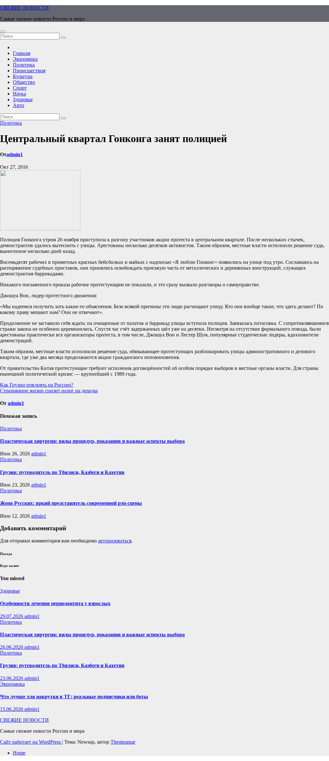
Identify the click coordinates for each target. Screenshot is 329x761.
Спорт (20, 88)
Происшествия (29, 70)
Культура (22, 76)
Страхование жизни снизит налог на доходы (49, 390)
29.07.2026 (12, 616)
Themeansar (123, 742)
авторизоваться (114, 540)
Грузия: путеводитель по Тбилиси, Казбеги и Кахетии (62, 472)
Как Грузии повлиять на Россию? (36, 385)
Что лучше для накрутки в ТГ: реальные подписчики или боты (74, 696)
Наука (19, 93)
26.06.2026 (12, 647)
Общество (24, 82)
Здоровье (23, 99)
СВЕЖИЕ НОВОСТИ (24, 8)
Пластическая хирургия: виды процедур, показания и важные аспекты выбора (92, 441)
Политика (24, 64)
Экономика (25, 59)
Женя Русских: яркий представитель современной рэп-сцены (71, 503)
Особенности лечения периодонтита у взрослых (55, 603)
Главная (21, 53)
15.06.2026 (12, 709)
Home (19, 753)
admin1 (14, 154)
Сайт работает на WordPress (31, 742)
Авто (18, 105)
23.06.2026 (12, 678)
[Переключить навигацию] (2, 31)
